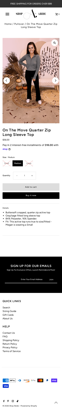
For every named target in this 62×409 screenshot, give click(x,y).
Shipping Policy (11, 340)
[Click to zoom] (54, 42)
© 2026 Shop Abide (11, 406)
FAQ (5, 336)
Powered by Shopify (29, 406)
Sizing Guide (9, 311)
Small (6, 163)
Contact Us (9, 332)
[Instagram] (12, 401)
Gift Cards (8, 314)
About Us (7, 318)
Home (8, 23)
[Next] (55, 80)
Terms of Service (12, 351)
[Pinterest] (7, 401)
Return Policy (10, 343)
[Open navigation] (8, 14)
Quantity (6, 175)
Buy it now (31, 195)
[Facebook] (4, 401)
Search (6, 307)
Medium (17, 163)
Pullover (19, 23)
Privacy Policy (10, 347)
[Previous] (6, 80)
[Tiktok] (17, 401)
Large (28, 163)
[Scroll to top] (56, 403)
